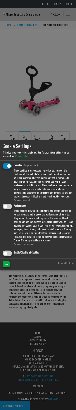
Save (6, 264)
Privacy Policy (21, 156)
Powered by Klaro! (66, 263)
